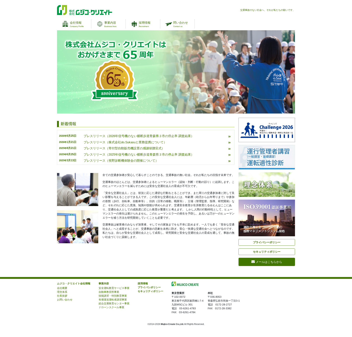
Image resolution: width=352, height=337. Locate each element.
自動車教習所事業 (109, 291)
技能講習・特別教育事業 (113, 295)
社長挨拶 (62, 295)
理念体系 (62, 291)
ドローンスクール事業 (111, 307)
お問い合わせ (64, 299)
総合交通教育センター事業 (114, 303)
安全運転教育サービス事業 (114, 288)
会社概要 (62, 288)
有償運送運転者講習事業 (113, 299)
